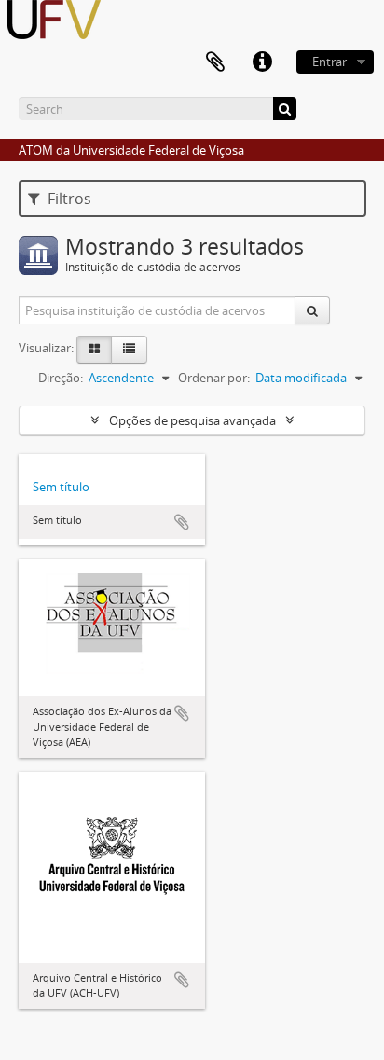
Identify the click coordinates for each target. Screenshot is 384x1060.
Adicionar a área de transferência (181, 522)
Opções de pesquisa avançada (192, 420)
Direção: (60, 377)
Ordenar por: (214, 377)
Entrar (329, 61)
